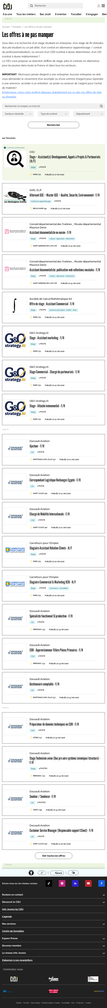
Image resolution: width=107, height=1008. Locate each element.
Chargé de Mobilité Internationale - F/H (50, 514)
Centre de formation (13, 931)
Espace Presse (10, 938)
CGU (72, 1003)
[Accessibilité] (31, 872)
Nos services (9, 923)
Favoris (58, 873)
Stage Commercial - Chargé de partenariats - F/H (55, 371)
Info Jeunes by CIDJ (12, 909)
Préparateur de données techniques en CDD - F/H (54, 724)
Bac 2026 (45, 14)
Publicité (18, 1003)
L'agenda (7, 916)
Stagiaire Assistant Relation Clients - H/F (51, 548)
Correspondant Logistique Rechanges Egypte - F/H (55, 480)
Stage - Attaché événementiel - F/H (47, 405)
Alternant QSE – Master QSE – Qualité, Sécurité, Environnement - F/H (65, 195)
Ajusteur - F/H (37, 446)
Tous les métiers (26, 14)
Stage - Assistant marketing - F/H (47, 337)
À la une (7, 14)
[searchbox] (17, 114)
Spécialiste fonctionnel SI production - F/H (51, 616)
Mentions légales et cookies (51, 1003)
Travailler (76, 14)
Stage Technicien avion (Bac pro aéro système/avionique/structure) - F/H (65, 760)
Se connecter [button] (98, 5)
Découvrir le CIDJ (11, 902)
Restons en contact (12, 894)
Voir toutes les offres (53, 855)
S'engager (92, 14)
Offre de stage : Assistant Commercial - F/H (52, 303)
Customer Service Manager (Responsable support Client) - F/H (61, 830)
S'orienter (61, 14)
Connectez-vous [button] (13, 969)
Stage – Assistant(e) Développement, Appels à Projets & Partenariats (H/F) (65, 158)
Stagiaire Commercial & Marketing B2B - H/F (53, 582)
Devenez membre (11, 945)
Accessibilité (66, 1003)
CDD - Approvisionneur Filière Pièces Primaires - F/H (56, 650)
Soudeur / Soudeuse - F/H (43, 796)
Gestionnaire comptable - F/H (44, 684)
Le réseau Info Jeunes (14, 953)
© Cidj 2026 (79, 1003)
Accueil (6, 27)
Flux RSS (26, 1003)
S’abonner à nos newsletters (17, 960)
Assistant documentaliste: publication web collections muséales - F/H (65, 269)
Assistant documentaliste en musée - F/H (50, 232)
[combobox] (18, 114)
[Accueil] (7, 6)
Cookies (88, 1003)
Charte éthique (35, 1003)
